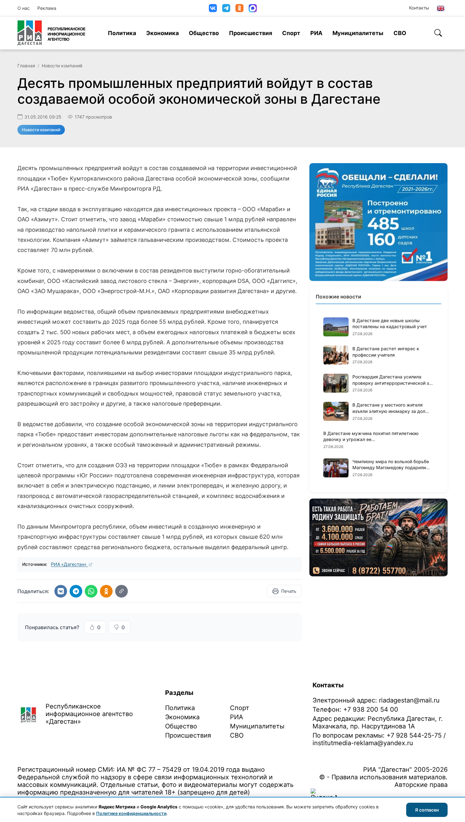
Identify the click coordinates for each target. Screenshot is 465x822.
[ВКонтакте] (213, 8)
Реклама (46, 8)
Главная (26, 65)
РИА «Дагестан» (69, 564)
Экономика (162, 33)
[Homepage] (51, 33)
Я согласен (427, 810)
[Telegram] (226, 8)
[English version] (440, 8)
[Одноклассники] (239, 8)
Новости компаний (62, 65)
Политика (122, 33)
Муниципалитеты (357, 33)
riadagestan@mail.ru (409, 700)
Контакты (419, 7)
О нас (23, 8)
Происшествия (250, 33)
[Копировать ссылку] (121, 591)
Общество (204, 33)
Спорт (291, 33)
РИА (316, 33)
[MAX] (252, 8)
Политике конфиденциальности (131, 813)
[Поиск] (438, 32)
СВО (400, 33)
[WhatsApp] (91, 591)
